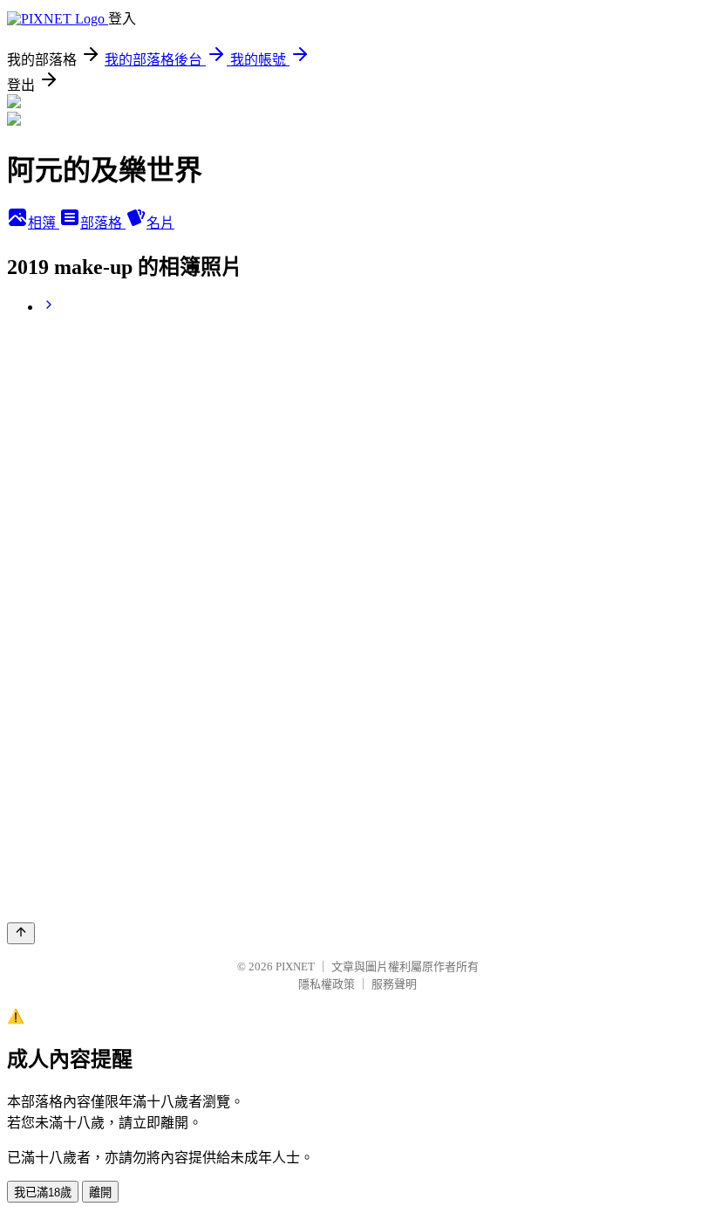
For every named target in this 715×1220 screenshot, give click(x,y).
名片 (160, 223)
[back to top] (21, 933)
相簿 (43, 223)
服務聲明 (394, 983)
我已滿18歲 (43, 1192)
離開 (100, 1192)
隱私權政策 (326, 983)
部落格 (103, 223)
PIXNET (295, 966)
